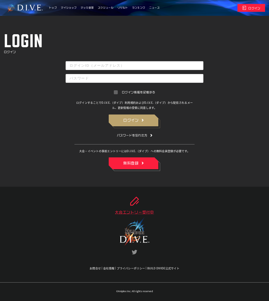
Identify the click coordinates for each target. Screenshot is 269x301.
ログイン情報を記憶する (138, 92)
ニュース (154, 7)
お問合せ (95, 268)
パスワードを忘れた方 (132, 135)
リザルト (123, 7)
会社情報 (108, 268)
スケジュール (106, 7)
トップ (53, 7)
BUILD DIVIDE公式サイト (163, 268)
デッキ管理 (87, 7)
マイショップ (69, 7)
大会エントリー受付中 (134, 212)
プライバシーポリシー (131, 268)
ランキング (138, 7)
